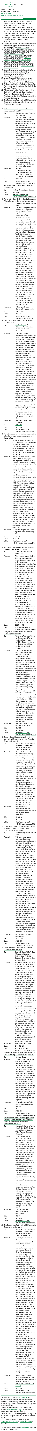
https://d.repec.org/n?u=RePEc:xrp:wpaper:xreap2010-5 (24, 543)
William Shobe (26, 60)
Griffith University (26, 1422)
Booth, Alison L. (23, 40)
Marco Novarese (6, 1414)
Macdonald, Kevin (21, 113)
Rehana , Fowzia (10, 88)
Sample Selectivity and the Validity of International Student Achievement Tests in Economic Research (19, 64)
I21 (16, 1108)
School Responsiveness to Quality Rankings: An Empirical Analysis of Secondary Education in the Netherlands (20, 72)
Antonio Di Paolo (23, 48)
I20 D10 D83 (19, 311)
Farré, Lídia (27, 96)
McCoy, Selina (20, 29)
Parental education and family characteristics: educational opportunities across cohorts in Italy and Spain (20, 46)
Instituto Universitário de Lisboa (12, 15)
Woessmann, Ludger (11, 68)
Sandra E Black (20, 952)
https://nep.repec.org (14, 1410)
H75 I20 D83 (19, 938)
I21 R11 (18, 728)
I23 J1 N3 (18, 425)
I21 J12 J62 (17, 536)
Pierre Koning (9, 35)
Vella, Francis (14, 98)
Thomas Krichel (24, 1427)
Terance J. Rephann (22, 636)
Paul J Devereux (14, 82)
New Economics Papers (9, 4)
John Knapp (15, 60)
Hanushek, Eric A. (27, 66)
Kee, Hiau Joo (28, 327)
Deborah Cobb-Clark (16, 54)
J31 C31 (18, 1216)
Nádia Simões (6, 13)
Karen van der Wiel (21, 35)
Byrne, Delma (31, 29)
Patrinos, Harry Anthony (17, 25)
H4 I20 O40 (19, 817)
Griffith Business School (9, 1422)
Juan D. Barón (20, 551)
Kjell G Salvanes (27, 82)
